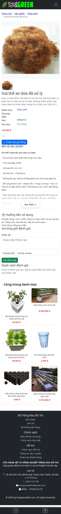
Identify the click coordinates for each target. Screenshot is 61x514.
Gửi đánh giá (9, 260)
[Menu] (55, 4)
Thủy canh (32, 13)
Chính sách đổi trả (30, 449)
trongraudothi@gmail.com (32, 485)
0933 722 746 (32, 481)
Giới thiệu (30, 419)
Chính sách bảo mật (30, 440)
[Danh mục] (45, 510)
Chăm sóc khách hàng (30, 457)
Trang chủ (7, 13)
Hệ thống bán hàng (30, 427)
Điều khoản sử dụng (30, 436)
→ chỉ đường (30, 477)
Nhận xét (6, 234)
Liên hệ (30, 423)
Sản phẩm (20, 13)
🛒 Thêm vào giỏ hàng (14, 142)
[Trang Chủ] (15, 510)
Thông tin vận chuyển (30, 453)
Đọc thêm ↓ (31, 204)
